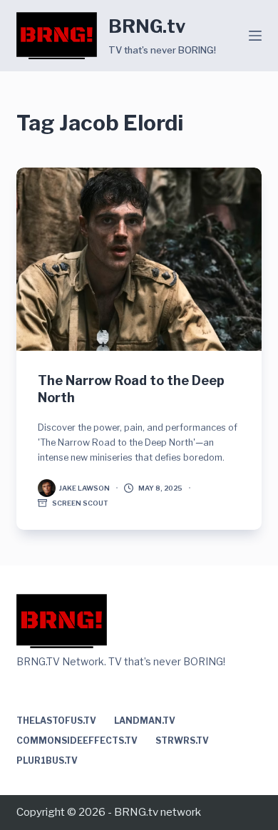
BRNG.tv (146, 26)
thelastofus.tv (56, 720)
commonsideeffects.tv (77, 740)
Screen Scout (80, 503)
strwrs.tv (182, 740)
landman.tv (144, 720)
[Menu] (255, 35)
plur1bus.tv (47, 760)
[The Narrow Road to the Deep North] (138, 259)
